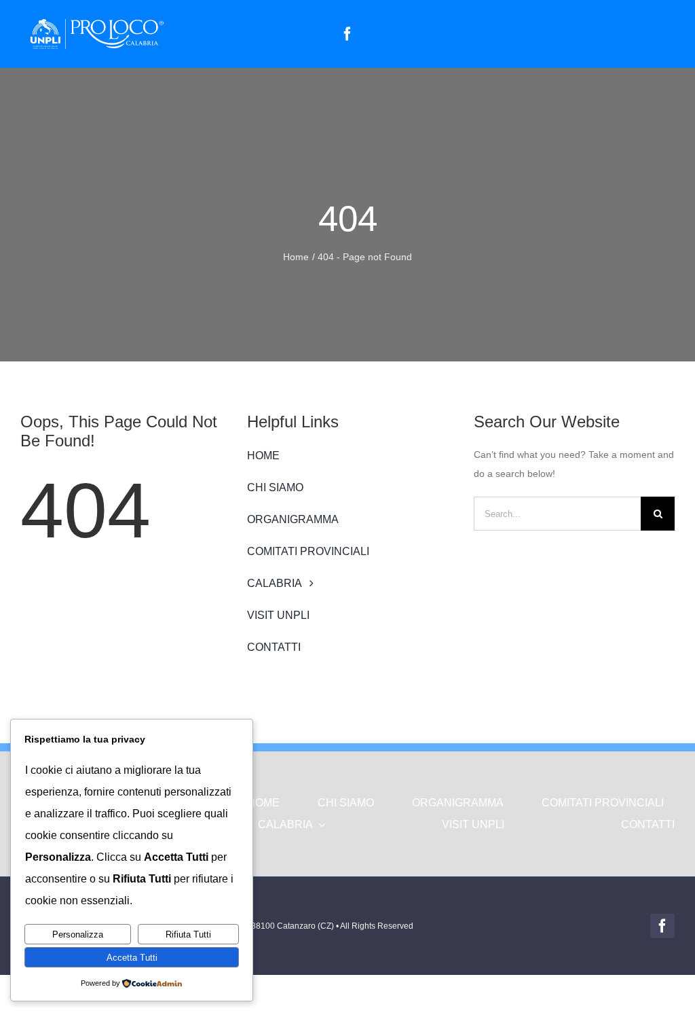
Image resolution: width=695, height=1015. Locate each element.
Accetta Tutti (132, 957)
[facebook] (347, 34)
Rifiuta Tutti (188, 934)
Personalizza (77, 934)
